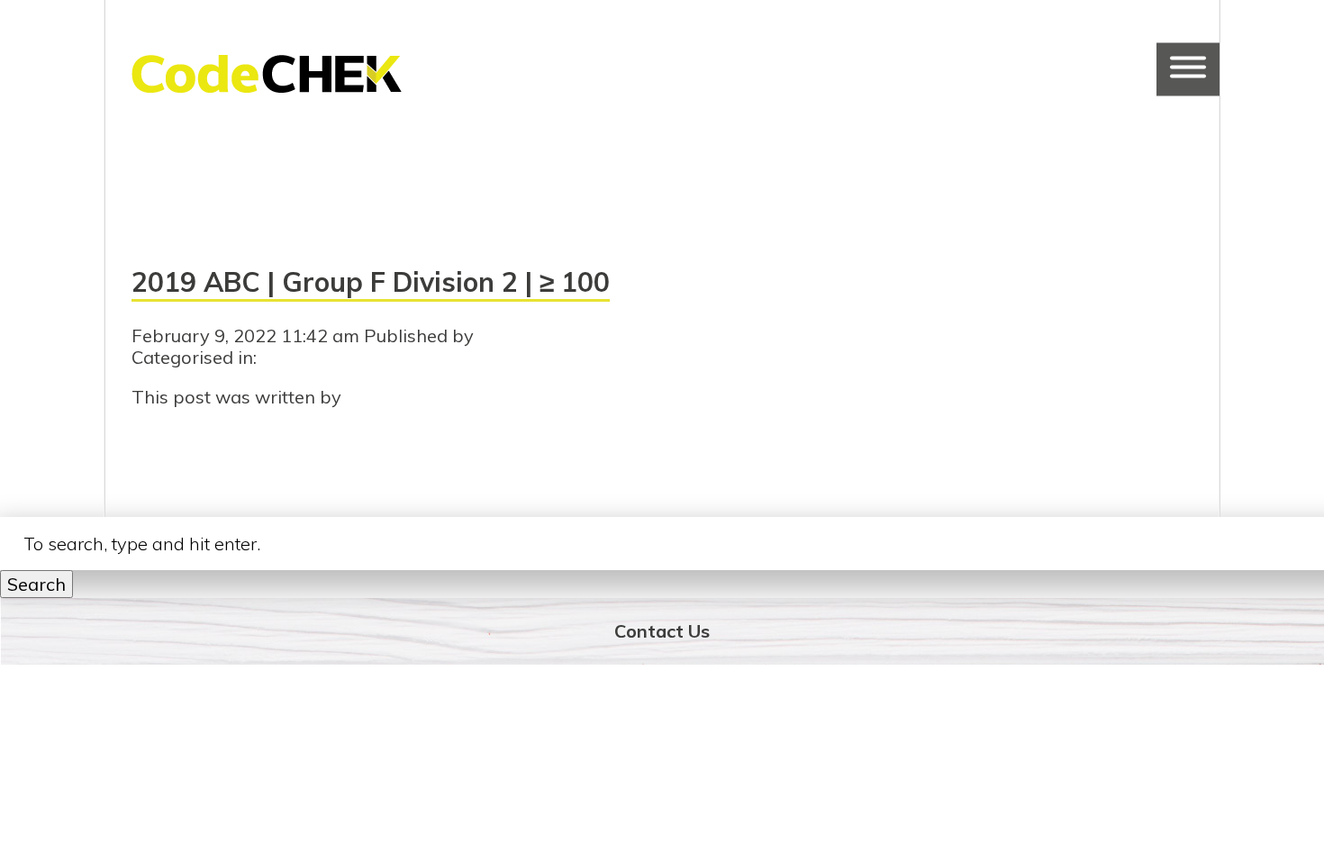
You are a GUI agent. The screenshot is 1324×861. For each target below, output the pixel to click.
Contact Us (662, 631)
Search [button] (36, 584)
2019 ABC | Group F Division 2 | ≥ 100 (370, 282)
